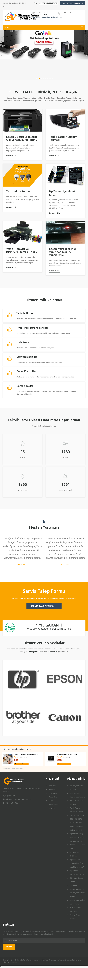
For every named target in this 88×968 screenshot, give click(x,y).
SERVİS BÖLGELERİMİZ (48, 3)
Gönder (9, 947)
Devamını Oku (11, 156)
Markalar (52, 786)
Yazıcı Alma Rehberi (19, 191)
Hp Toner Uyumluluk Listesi (62, 193)
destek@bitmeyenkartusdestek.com (47, 17)
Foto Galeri (53, 793)
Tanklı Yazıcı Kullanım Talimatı (63, 138)
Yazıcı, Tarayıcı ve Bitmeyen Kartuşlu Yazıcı (22, 250)
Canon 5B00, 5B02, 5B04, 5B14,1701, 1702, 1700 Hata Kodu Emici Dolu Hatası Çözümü (77, 822)
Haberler (52, 789)
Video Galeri (53, 797)
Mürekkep (74, 885)
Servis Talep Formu (71, 3)
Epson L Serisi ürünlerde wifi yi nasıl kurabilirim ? (21, 138)
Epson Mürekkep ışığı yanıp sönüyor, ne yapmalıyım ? (63, 252)
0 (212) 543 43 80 (9, 796)
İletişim (52, 808)
